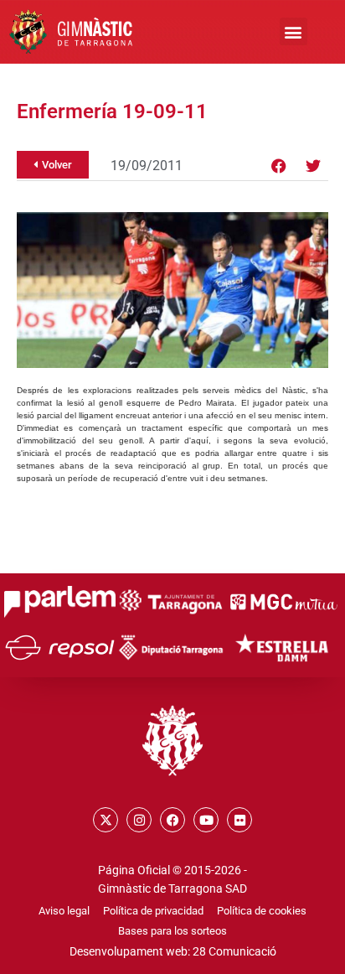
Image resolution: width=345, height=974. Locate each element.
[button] (293, 31)
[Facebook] (279, 166)
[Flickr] (239, 819)
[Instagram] (139, 819)
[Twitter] (313, 166)
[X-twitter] (105, 819)
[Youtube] (206, 819)
